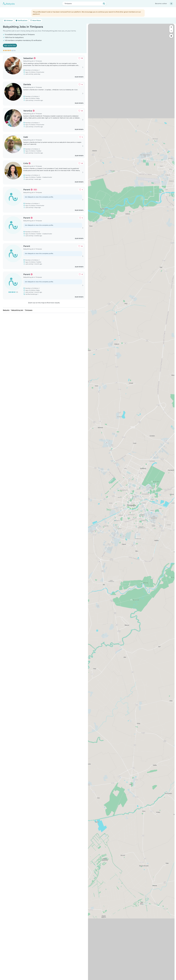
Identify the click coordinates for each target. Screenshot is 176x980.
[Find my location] (171, 36)
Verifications (22, 20)
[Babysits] (9, 3)
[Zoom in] (171, 27)
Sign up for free (10, 45)
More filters (36, 20)
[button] (137, 543)
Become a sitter (161, 3)
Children (9, 20)
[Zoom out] (171, 31)
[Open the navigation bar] (171, 3)
